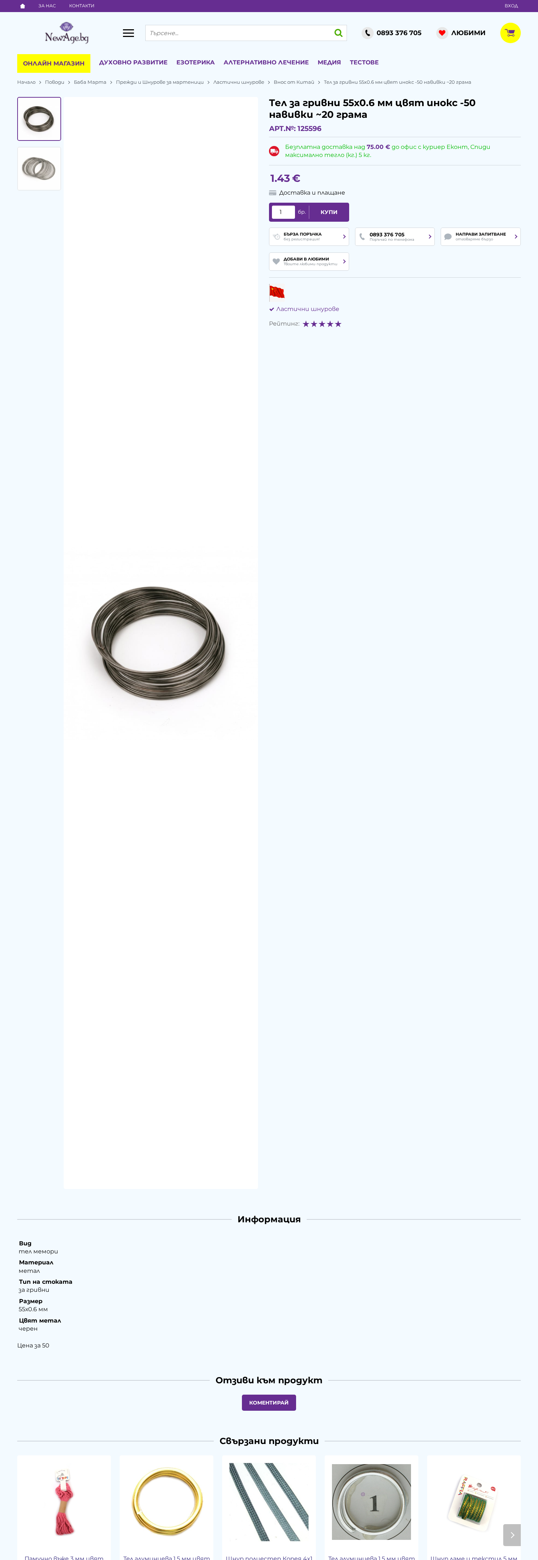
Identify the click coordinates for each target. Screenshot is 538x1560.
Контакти (81, 5)
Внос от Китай (294, 82)
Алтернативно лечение (266, 62)
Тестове (364, 62)
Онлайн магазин (54, 63)
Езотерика (195, 62)
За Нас (47, 5)
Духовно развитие (133, 62)
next (512, 1535)
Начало (26, 82)
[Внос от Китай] (277, 293)
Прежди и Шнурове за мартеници (160, 82)
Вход (511, 5)
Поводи (54, 82)
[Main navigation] (128, 33)
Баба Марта (90, 82)
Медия (329, 62)
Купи (329, 212)
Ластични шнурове (238, 82)
